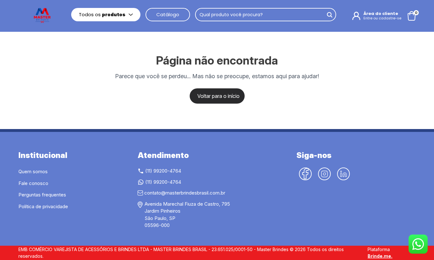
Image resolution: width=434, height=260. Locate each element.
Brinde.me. (380, 256)
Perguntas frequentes (42, 195)
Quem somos (33, 171)
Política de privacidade (43, 206)
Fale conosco (33, 183)
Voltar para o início (218, 96)
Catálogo (167, 14)
